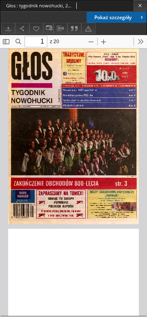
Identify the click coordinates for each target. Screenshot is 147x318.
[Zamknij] (140, 5)
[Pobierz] (8, 28)
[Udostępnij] (22, 28)
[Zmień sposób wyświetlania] (48, 28)
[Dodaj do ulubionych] (36, 28)
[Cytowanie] (74, 28)
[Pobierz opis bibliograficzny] (60, 28)
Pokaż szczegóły (112, 17)
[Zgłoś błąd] (88, 28)
